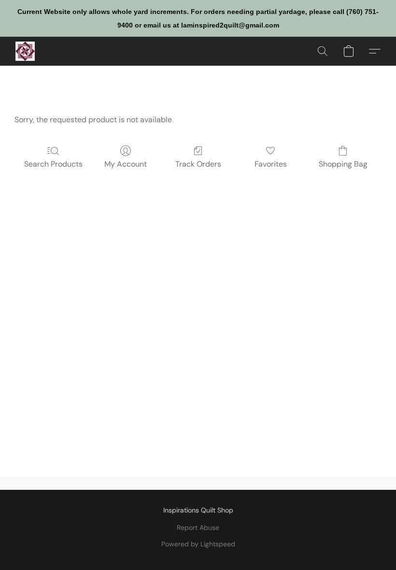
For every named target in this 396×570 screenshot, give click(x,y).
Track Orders (198, 164)
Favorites (271, 164)
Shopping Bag (343, 164)
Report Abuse (198, 527)
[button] (25, 51)
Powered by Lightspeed (198, 544)
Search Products (53, 164)
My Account (125, 164)
